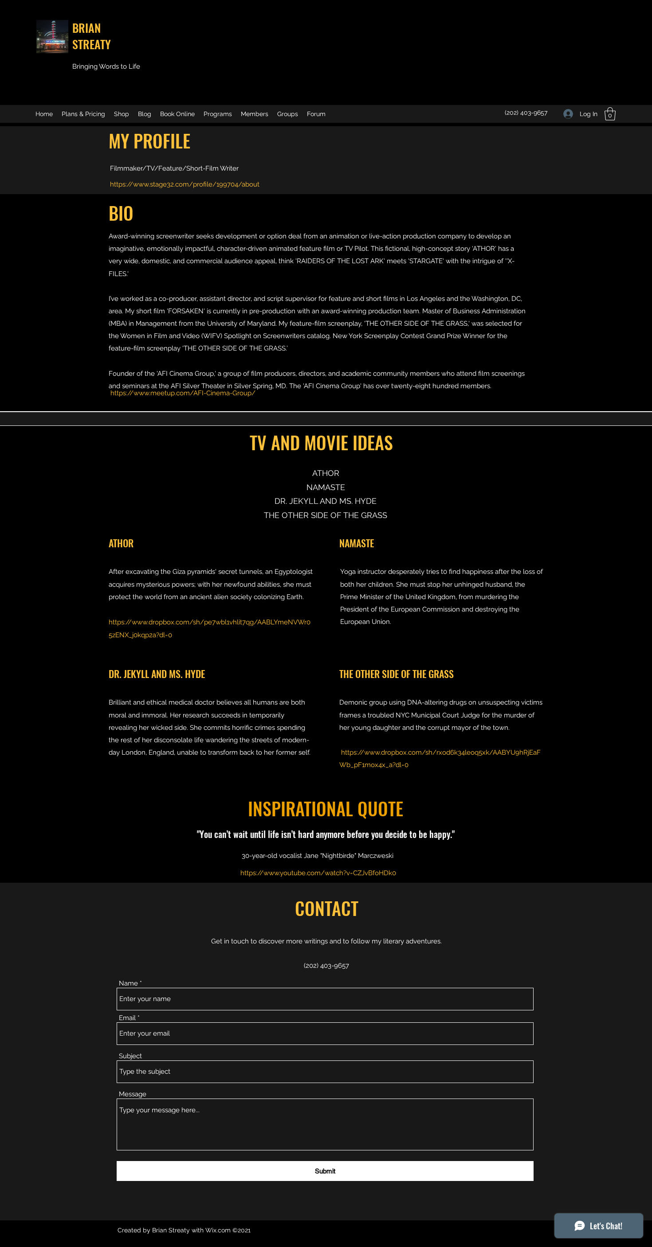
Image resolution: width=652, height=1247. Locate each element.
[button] (610, 114)
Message (132, 1094)
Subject (130, 1056)
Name (128, 983)
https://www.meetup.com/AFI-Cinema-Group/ (182, 393)
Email (127, 1018)
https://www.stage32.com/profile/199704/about (184, 184)
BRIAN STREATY (91, 36)
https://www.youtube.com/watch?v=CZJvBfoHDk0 (318, 873)
